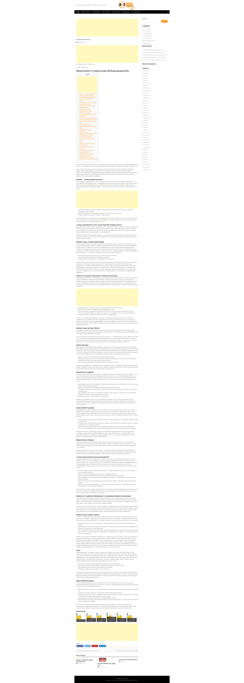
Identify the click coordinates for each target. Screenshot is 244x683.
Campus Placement (86, 12)
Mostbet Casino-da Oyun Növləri (87, 105)
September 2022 (147, 147)
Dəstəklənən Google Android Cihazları (88, 133)
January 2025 (146, 85)
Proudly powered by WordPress (113, 680)
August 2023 (146, 120)
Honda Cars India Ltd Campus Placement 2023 (84, 660)
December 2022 (147, 140)
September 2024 (147, 95)
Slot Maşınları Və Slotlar (85, 155)
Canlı (80, 141)
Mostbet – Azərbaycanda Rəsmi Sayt (87, 93)
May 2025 (146, 80)
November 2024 (147, 90)
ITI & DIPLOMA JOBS (149, 40)
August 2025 (146, 73)
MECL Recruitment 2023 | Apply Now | (106, 664)
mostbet (102, 221)
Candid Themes (134, 680)
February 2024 (147, 112)
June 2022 (146, 154)
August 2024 (146, 98)
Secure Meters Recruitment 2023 (128, 659)
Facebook (80, 646)
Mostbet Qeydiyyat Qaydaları (86, 147)
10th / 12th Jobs (105, 12)
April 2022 (146, 159)
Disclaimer (95, 5)
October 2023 (146, 115)
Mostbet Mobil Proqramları (85, 111)
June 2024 (146, 102)
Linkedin (103, 646)
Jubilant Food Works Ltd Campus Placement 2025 (155, 57)
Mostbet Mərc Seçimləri (85, 109)
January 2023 (146, 137)
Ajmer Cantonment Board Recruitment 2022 (89, 650)
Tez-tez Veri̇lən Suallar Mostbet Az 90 (88, 158)
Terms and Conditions (87, 5)
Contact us (104, 5)
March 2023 (146, 132)
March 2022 (146, 162)
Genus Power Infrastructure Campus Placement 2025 (155, 55)
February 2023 (147, 135)
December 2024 (147, 88)
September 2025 (147, 70)
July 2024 (146, 100)
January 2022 (146, 167)
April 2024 (146, 107)
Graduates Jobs (126, 12)
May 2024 (146, 105)
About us (99, 5)
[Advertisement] (107, 27)
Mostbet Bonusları (83, 107)
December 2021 (147, 169)
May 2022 (146, 157)
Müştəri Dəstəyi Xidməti (85, 112)
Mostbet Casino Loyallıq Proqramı (87, 121)
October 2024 (147, 93)
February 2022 (147, 164)
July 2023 (145, 122)
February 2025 (147, 83)
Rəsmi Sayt (82, 148)
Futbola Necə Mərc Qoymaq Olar (87, 143)
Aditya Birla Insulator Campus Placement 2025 (154, 50)
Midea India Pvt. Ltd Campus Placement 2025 (154, 52)
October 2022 (146, 144)
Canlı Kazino (82, 131)
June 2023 (146, 125)
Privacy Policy (79, 5)
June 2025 (146, 78)
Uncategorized (147, 43)
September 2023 (147, 117)
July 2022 (145, 152)
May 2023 (146, 127)
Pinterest (95, 646)
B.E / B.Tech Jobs (135, 12)
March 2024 (146, 110)
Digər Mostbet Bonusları (85, 124)
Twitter (88, 646)
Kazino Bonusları (83, 145)
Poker (80, 123)
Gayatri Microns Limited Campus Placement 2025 (155, 60)
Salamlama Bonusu (83, 152)
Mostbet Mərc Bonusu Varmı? (86, 153)
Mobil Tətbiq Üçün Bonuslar (86, 157)
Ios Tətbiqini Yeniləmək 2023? (86, 150)
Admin (93, 64)
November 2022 (147, 142)
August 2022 (146, 149)
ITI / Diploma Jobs (116, 12)
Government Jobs (96, 12)
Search (144, 19)
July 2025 (145, 75)
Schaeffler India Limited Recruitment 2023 (125, 650)
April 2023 (146, 130)
